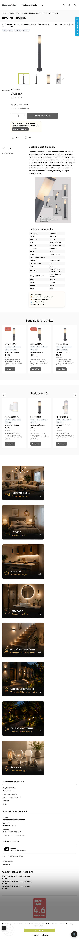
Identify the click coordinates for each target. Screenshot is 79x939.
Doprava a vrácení (9, 791)
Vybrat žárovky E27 (20, 129)
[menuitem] (29, 5)
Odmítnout (45, 935)
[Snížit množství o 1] (13, 116)
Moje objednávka (9, 787)
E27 (51, 263)
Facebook (6, 864)
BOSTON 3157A (36, 344)
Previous (4, 395)
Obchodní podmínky (10, 794)
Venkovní (53, 233)
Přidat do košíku (42, 116)
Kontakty (6, 801)
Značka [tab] (7, 153)
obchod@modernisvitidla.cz (14, 819)
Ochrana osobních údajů (11, 797)
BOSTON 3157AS (11, 344)
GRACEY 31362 (61, 417)
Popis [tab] (8, 148)
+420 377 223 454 (9, 825)
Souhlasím (40, 930)
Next (75, 395)
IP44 (51, 266)
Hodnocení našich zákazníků (13, 856)
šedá (51, 251)
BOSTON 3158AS (62, 344)
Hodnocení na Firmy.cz (18, 850)
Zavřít (71, 144)
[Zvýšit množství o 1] (24, 116)
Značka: (15, 89)
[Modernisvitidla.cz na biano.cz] (39, 908)
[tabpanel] (14, 349)
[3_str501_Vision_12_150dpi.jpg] (53, 200)
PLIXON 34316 (35, 417)
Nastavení (36, 935)
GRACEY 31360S (11, 417)
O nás (5, 804)
